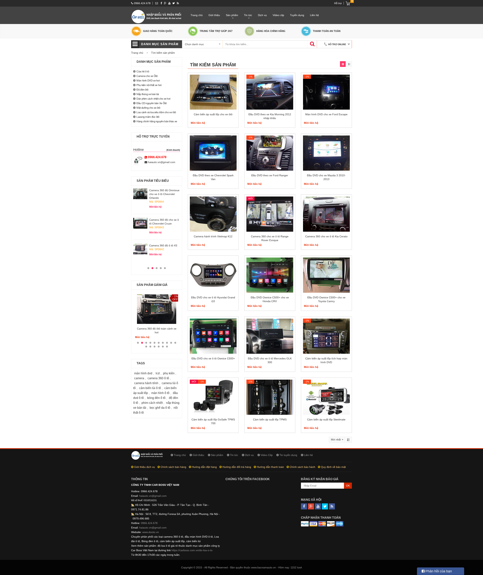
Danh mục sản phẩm (159, 44)
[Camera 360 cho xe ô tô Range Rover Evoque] (269, 214)
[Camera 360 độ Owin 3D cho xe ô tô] (140, 193)
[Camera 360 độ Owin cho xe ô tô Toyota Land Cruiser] (140, 219)
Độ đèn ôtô (142, 89)
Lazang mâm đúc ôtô (147, 116)
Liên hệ (314, 15)
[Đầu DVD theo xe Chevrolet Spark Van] (213, 153)
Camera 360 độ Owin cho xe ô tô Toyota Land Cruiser (164, 219)
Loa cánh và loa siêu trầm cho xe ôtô (156, 112)
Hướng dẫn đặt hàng (204, 466)
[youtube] (169, 3)
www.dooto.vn (150, 532)
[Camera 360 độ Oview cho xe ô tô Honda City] (140, 249)
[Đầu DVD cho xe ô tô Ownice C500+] (213, 336)
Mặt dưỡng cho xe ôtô (148, 107)
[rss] (178, 3)
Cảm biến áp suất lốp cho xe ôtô (213, 114)
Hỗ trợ (338, 3)
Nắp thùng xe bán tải (147, 94)
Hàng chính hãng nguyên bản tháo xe (156, 121)
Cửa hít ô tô (142, 71)
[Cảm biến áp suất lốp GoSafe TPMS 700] (213, 397)
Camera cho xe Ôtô (147, 75)
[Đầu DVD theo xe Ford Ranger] (269, 153)
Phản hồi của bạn (438, 571)
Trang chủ (197, 15)
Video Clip (267, 455)
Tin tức (248, 15)
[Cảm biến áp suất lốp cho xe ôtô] (213, 92)
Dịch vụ (262, 15)
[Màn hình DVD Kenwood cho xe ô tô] (156, 309)
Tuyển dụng (297, 15)
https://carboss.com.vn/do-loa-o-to (192, 550)
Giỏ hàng (348, 3)
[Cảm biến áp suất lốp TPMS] (269, 397)
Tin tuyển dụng (288, 455)
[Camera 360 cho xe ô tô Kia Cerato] (326, 214)
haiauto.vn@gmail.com (161, 162)
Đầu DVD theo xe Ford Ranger (269, 175)
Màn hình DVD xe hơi (148, 80)
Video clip (278, 15)
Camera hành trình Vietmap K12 (213, 236)
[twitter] (173, 3)
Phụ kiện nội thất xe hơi (148, 85)
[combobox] (203, 44)
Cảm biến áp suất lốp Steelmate (326, 419)
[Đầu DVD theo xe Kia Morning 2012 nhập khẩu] (269, 92)
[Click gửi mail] (156, 3)
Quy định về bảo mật (333, 466)
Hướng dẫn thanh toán (270, 466)
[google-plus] (165, 3)
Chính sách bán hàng (173, 466)
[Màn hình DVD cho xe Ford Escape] (326, 92)
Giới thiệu (214, 15)
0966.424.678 (142, 3)
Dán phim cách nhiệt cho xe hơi (153, 98)
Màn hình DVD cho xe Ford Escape (326, 114)
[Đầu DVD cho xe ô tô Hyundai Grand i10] (213, 275)
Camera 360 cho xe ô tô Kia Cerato (326, 236)
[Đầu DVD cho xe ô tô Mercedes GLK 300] (269, 336)
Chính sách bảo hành (302, 466)
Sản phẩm (232, 15)
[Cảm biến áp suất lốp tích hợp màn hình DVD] (326, 336)
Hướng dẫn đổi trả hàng (236, 466)
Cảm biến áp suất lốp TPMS (270, 419)
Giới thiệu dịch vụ (144, 466)
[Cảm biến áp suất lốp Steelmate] (326, 397)
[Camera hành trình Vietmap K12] (213, 214)
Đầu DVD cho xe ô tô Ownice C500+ (213, 358)
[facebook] (161, 3)
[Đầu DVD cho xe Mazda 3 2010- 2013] (326, 153)
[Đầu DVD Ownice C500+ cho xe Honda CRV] (269, 275)
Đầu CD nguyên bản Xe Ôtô (151, 103)
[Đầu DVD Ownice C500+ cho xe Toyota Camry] (326, 275)
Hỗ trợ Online (337, 44)
